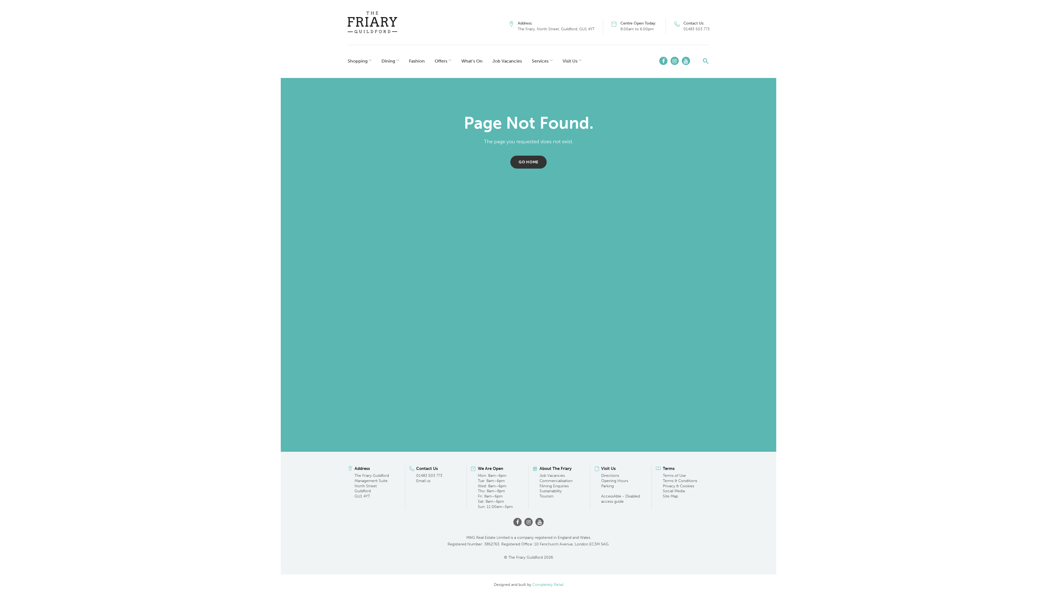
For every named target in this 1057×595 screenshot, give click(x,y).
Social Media (674, 491)
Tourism (547, 496)
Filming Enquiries (554, 486)
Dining (388, 61)
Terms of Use (674, 475)
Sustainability (551, 491)
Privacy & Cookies (678, 486)
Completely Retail (547, 584)
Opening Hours (614, 480)
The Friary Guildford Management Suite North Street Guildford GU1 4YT (372, 486)
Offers (441, 61)
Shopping (357, 61)
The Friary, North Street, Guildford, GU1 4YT (556, 29)
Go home (528, 162)
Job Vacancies (507, 61)
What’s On (472, 61)
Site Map (670, 496)
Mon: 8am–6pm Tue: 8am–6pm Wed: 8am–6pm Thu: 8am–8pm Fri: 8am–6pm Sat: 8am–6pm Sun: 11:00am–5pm (495, 491)
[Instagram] (675, 61)
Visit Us (570, 61)
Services (540, 61)
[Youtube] (686, 61)
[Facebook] (663, 61)
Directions (610, 475)
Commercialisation (556, 480)
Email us (423, 480)
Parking (607, 486)
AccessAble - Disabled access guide (620, 499)
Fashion (417, 61)
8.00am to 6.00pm (637, 29)
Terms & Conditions (680, 480)
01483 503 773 (696, 29)
